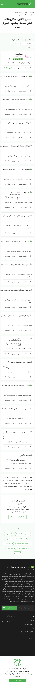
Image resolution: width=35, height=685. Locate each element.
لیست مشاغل (29, 624)
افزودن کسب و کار (16, 517)
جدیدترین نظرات (10, 68)
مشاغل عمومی (18, 13)
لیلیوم (23, 455)
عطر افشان (19, 54)
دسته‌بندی (26, 13)
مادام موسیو (17, 339)
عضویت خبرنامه (10, 608)
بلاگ (32, 628)
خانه (32, 13)
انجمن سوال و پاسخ (27, 632)
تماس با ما (30, 638)
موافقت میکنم (17, 681)
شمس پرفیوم (15, 192)
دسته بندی (30, 621)
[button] (28, 56)
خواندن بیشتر (28, 490)
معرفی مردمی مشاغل (8, 621)
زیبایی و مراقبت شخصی (25, 15)
